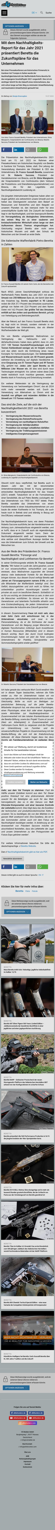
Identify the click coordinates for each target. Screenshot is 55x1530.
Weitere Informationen (13, 775)
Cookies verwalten (15, 782)
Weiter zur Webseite (38, 782)
